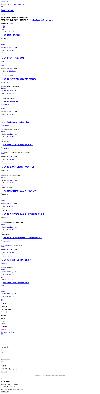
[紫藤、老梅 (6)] (5, 125)
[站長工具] (4, 363)
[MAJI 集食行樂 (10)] (6, 241)
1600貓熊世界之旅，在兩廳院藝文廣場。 (18, 145)
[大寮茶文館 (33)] (5, 104)
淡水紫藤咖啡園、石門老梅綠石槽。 (16, 122)
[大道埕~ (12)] (4, 82)
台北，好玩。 (12, 50)
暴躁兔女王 (8, 245)
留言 (11, 47)
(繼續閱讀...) (3, 44)
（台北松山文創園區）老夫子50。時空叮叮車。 (20, 191)
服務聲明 (63, 375)
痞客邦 (8, 47)
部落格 (5, 27)
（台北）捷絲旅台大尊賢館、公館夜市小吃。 (19, 167)
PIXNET (39, 375)
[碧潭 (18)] (3, 285)
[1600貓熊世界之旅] (5, 148)
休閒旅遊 (12, 23)
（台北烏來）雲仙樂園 (11, 35)
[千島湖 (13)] (4, 263)
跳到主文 (3, 14)
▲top (2, 52)
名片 (4, 29)
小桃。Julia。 (7, 10)
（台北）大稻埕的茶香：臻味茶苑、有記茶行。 (20, 79)
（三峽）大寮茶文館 (10, 101)
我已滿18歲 (3, 391)
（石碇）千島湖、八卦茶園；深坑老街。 (18, 260)
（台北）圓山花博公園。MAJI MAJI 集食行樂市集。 (22, 238)
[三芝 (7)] (3, 61)
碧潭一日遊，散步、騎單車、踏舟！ (16, 283)
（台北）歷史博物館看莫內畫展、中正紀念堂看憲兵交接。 (24, 214)
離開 (8, 391)
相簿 (4, 26)
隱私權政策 (57, 375)
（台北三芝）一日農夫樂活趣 (13, 58)
